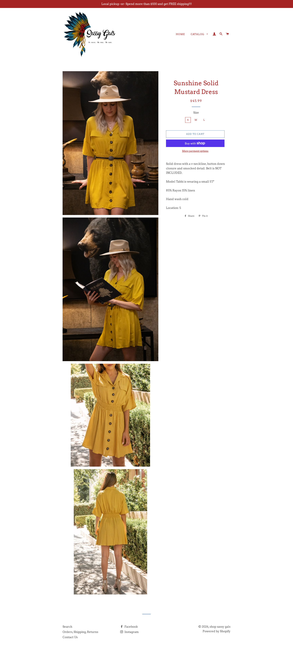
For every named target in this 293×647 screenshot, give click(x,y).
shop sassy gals (220, 626)
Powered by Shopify (216, 631)
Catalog (198, 34)
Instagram (131, 632)
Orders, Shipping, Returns (80, 632)
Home (180, 34)
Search (67, 626)
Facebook (131, 626)
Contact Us (70, 637)
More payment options (195, 151)
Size (196, 112)
